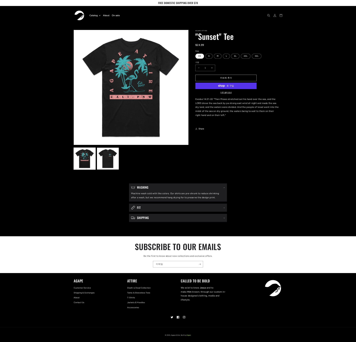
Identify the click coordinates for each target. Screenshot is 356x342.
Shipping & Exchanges (84, 293)
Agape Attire (175, 335)
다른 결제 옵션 (226, 92)
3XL (257, 56)
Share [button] (201, 129)
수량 (197, 62)
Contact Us (79, 302)
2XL (246, 56)
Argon (189, 335)
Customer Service (82, 288)
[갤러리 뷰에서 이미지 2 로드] (108, 159)
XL (235, 56)
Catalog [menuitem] (93, 15)
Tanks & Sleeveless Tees (138, 293)
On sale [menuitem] (116, 15)
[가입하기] (200, 264)
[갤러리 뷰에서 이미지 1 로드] (85, 159)
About (77, 297)
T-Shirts (131, 297)
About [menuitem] (106, 15)
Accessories (133, 307)
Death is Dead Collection (139, 288)
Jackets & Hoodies (136, 302)
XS (199, 56)
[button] (269, 15)
